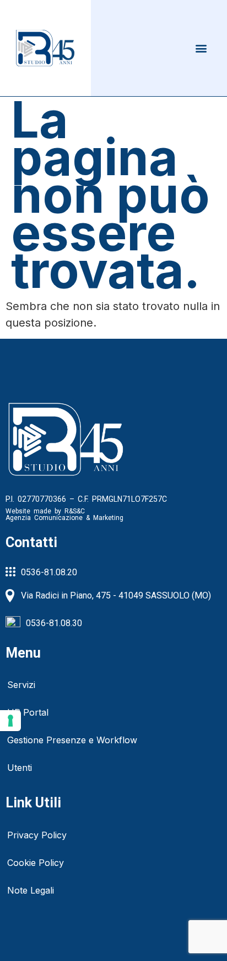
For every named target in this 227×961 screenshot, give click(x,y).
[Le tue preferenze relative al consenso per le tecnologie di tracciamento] (10, 720)
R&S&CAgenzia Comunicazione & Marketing (64, 514)
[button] (201, 48)
